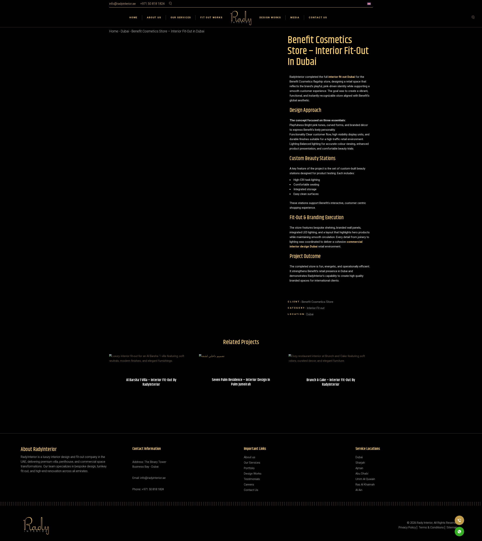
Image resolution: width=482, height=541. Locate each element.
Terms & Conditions (431, 527)
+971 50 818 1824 (152, 3)
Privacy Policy (407, 527)
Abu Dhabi (361, 473)
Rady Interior (424, 522)
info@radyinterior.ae (122, 3)
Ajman (359, 468)
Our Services (252, 462)
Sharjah (360, 462)
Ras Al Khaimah (365, 484)
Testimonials (252, 479)
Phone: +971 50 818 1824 (148, 489)
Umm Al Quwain (365, 479)
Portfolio (249, 468)
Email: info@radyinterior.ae (149, 478)
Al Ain (358, 490)
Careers (249, 484)
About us (249, 457)
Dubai (359, 457)
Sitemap (452, 527)
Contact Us (251, 490)
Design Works (252, 473)
